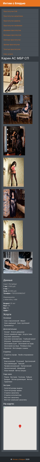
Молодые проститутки (12, 35)
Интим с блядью (14, 3)
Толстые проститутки (11, 49)
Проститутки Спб (10, 11)
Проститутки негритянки (13, 16)
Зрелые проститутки (11, 44)
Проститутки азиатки (11, 21)
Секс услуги (8, 54)
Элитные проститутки (11, 40)
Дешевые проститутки (12, 30)
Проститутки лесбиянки (12, 26)
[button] (20, 426)
